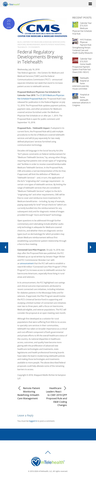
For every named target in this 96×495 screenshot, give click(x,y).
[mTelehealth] (11, 5)
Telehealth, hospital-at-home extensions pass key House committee (80, 83)
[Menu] (90, 3)
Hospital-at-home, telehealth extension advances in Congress (81, 100)
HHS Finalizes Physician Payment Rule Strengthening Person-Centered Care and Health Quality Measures (82, 46)
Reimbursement (33, 44)
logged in (33, 421)
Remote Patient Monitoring (53, 44)
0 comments (34, 47)
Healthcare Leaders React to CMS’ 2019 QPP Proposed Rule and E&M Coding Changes (56, 397)
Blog (19, 42)
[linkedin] (52, 479)
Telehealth (22, 47)
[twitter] (48, 479)
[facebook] (45, 479)
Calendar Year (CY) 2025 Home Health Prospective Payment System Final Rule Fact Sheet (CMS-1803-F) (82, 65)
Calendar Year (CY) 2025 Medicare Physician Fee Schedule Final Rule (82, 28)
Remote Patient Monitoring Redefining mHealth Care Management (28, 393)
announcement (27, 263)
